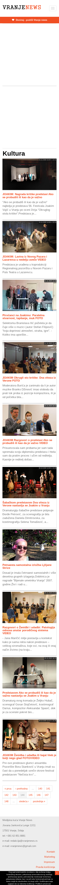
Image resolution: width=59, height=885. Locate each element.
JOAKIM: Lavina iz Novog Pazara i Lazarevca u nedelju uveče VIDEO (24, 258)
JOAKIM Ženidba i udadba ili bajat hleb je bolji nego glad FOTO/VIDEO (29, 757)
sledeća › (24, 801)
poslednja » (39, 801)
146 (38, 795)
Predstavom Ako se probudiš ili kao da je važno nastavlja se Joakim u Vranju (29, 694)
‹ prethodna (21, 788)
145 (30, 795)
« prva (8, 788)
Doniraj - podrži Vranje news (31, 20)
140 (40, 788)
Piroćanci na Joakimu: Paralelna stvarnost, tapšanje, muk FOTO (23, 317)
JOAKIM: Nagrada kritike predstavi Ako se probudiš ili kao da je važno (27, 196)
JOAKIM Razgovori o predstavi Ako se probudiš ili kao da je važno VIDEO (27, 441)
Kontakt (51, 851)
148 (6, 801)
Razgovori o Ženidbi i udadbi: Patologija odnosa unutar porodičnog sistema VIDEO (28, 630)
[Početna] (21, 7)
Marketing (49, 856)
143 (14, 795)
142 (6, 795)
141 (48, 788)
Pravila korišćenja (45, 867)
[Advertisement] (29, 54)
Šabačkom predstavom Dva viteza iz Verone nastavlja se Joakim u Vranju (25, 504)
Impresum (49, 862)
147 (47, 795)
